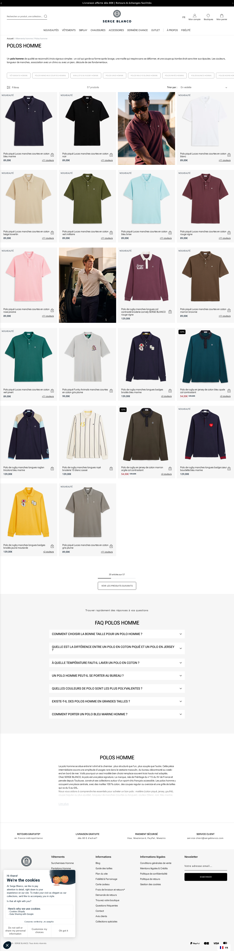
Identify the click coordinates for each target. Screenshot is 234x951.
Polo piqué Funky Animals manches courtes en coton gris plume (85, 391)
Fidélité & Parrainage (106, 879)
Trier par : (172, 87)
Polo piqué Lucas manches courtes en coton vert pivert (26, 391)
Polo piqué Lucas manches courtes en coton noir (85, 155)
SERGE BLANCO (21, 943)
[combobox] (27, 16)
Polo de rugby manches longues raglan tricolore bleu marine (23, 468)
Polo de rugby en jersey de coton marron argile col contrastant (142, 468)
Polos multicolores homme (144, 75)
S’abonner (206, 877)
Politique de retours (150, 879)
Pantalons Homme (61, 868)
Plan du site (102, 873)
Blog (98, 863)
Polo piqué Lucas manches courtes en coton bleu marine (26, 155)
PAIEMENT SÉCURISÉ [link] (146, 834)
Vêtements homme (24, 38)
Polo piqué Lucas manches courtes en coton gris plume (85, 546)
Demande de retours (106, 895)
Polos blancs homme (201, 75)
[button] (69, 31)
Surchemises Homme (62, 863)
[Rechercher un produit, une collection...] (43, 16)
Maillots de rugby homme (85, 75)
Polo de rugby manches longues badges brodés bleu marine (142, 391)
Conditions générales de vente (155, 863)
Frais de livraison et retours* (110, 889)
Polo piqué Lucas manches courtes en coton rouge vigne (203, 233)
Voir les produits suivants (117, 586)
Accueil (10, 38)
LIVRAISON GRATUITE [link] (87, 834)
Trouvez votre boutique (107, 900)
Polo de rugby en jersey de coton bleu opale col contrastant (202, 391)
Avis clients (101, 916)
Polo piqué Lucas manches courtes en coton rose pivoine (26, 310)
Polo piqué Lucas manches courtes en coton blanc (203, 155)
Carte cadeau (103, 884)
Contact (100, 911)
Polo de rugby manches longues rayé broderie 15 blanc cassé (81, 468)
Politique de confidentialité (153, 873)
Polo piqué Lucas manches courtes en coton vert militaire (85, 233)
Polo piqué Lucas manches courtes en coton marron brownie (203, 310)
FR (226, 947)
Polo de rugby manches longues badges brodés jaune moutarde (24, 546)
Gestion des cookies (150, 884)
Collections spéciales (106, 921)
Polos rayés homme (174, 75)
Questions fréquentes (107, 905)
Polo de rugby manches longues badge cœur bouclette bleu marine (203, 468)
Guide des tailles (104, 868)
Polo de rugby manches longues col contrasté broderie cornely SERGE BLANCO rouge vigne (143, 312)
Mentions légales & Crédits (154, 868)
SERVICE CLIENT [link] (205, 834)
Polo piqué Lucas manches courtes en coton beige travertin (26, 233)
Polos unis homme (115, 75)
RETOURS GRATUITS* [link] (28, 834)
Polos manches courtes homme (50, 75)
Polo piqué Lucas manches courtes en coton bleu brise (144, 233)
